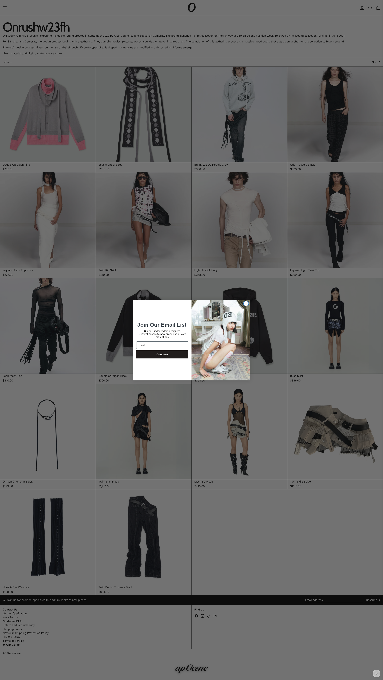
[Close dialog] (246, 303)
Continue (162, 354)
